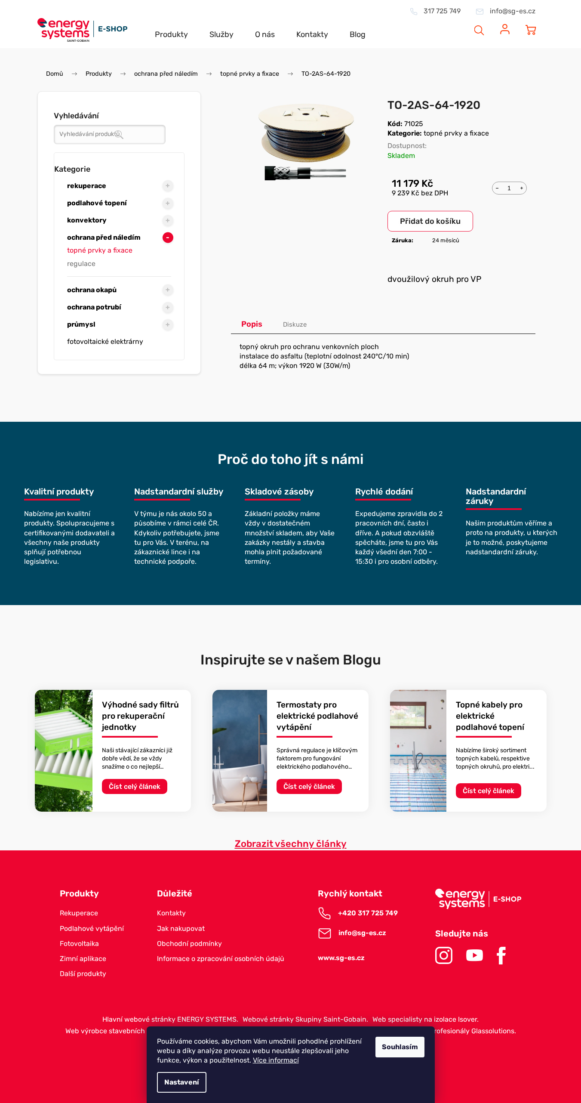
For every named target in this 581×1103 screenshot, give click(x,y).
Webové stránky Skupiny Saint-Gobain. (305, 1019)
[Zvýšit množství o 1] (521, 187)
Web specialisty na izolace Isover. (425, 1019)
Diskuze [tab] (295, 324)
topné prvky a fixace (99, 250)
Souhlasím (400, 1047)
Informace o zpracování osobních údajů (220, 959)
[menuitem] (171, 27)
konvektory (87, 220)
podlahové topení (97, 203)
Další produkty (83, 974)
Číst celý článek (134, 786)
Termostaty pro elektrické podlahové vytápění (317, 716)
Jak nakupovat (181, 928)
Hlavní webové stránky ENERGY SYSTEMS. (170, 1019)
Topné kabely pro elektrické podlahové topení (490, 716)
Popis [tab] (251, 324)
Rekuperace (79, 913)
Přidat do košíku (430, 221)
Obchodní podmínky (189, 943)
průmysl (81, 324)
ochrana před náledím (104, 237)
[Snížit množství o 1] (497, 187)
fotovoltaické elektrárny (105, 341)
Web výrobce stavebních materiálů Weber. (132, 1031)
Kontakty (171, 913)
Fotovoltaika (79, 943)
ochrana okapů (92, 290)
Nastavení (181, 1082)
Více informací (276, 1060)
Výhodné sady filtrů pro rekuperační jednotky (140, 716)
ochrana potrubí (94, 307)
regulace (81, 264)
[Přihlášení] (505, 24)
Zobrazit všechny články (291, 844)
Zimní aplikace (83, 959)
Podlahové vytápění (92, 928)
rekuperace (86, 186)
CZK (447, 24)
